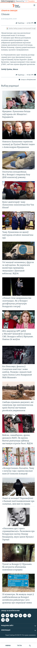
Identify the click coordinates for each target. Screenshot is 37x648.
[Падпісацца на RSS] (7, 620)
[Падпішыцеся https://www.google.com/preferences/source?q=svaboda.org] (3, 615)
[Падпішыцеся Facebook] (7, 615)
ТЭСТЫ (19, 645)
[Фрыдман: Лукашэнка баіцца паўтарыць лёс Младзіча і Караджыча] (18, 100)
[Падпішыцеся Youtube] (16, 615)
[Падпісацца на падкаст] (20, 615)
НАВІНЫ (8, 645)
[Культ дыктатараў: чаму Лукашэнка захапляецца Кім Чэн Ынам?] (18, 190)
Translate (31, 1)
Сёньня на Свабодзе (9, 11)
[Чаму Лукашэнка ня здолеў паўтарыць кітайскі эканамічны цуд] (18, 220)
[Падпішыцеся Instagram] (29, 615)
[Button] (20, 23)
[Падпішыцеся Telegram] (3, 620)
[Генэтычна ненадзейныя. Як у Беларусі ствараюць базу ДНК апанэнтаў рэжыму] (18, 160)
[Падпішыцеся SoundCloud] (25, 615)
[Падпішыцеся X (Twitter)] (12, 615)
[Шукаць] (30, 645)
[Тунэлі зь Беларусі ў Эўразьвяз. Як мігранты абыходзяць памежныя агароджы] (18, 552)
